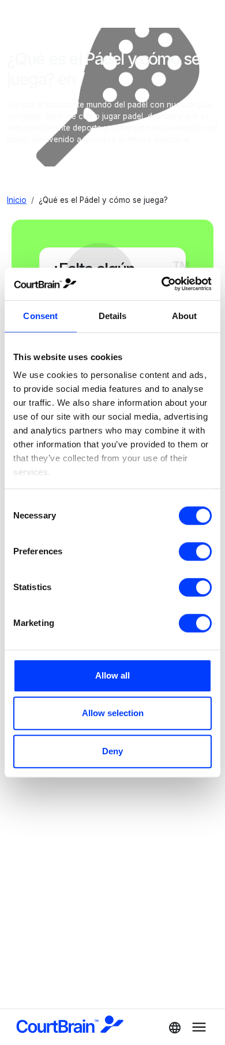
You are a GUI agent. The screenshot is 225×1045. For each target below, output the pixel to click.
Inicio (17, 200)
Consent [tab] (40, 316)
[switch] (195, 551)
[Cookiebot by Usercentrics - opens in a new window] (162, 283)
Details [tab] (113, 316)
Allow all (112, 675)
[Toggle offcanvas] (171, 1027)
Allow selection (113, 713)
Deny (112, 751)
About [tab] (184, 316)
